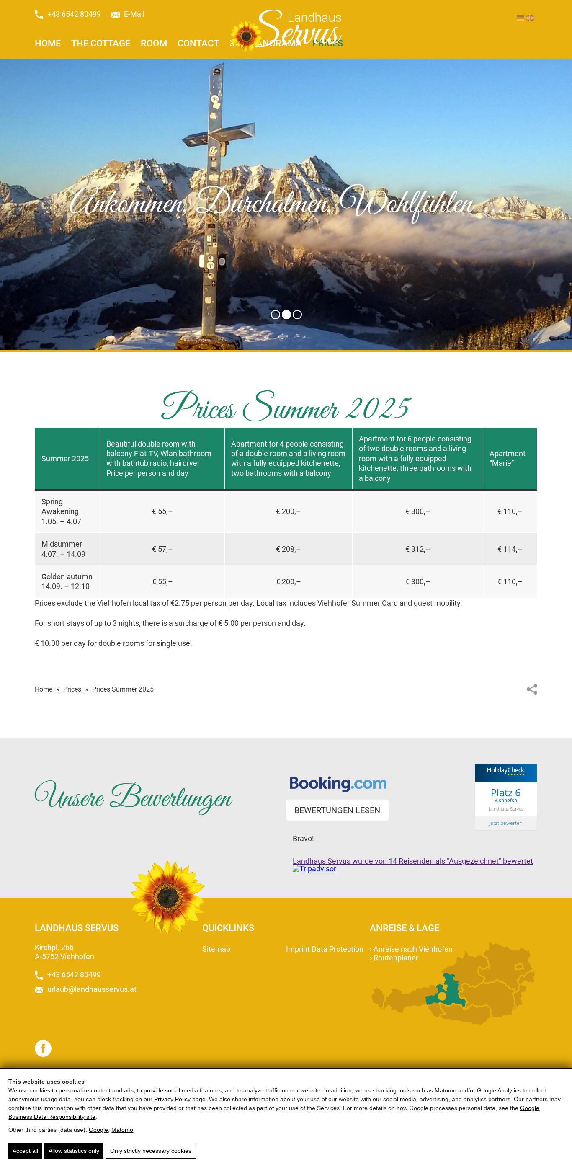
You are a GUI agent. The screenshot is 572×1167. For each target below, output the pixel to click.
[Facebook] (43, 1048)
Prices (72, 689)
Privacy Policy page (180, 1099)
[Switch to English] (530, 17)
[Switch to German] (520, 17)
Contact (198, 43)
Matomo (122, 1129)
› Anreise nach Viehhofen (411, 949)
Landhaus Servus (506, 808)
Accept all (25, 1150)
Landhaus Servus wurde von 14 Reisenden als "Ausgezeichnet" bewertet (413, 861)
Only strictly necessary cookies (150, 1150)
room (154, 43)
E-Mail (134, 14)
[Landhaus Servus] (286, 31)
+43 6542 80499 (74, 14)
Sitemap (216, 949)
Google (98, 1129)
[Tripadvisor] (314, 868)
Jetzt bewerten (506, 822)
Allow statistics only (74, 1150)
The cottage (100, 43)
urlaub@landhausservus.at (92, 989)
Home (48, 43)
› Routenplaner (394, 957)
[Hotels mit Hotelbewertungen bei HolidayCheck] (505, 777)
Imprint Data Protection (324, 949)
